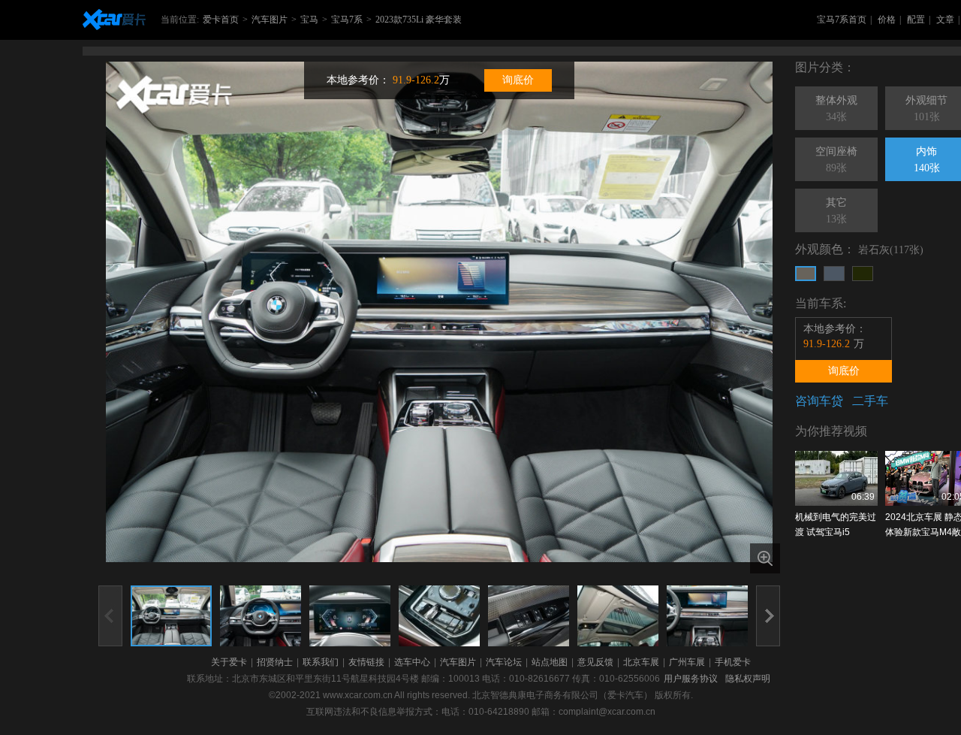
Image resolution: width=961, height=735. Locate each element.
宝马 (309, 19)
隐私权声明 (747, 678)
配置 (916, 19)
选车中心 (412, 662)
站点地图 (550, 662)
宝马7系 (347, 19)
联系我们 (321, 662)
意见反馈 (595, 662)
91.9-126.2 (416, 80)
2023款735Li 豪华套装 (418, 19)
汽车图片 (270, 19)
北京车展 (641, 662)
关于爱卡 (229, 662)
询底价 (518, 80)
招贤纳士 (275, 662)
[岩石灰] (805, 273)
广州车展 (687, 662)
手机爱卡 (733, 662)
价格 (887, 19)
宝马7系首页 (841, 19)
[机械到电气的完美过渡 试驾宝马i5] (836, 478)
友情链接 (366, 662)
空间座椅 (836, 160)
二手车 (870, 401)
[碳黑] (862, 273)
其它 (836, 211)
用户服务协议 (691, 678)
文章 (945, 19)
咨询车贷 (819, 401)
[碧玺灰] (834, 273)
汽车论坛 (504, 662)
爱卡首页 (221, 19)
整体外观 (836, 108)
